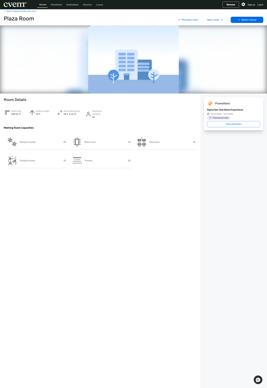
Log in (260, 4)
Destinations (72, 4)
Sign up (251, 4)
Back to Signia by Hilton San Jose (21, 11)
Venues (42, 4)
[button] (258, 379)
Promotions (56, 4)
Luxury (99, 4)
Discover (87, 4)
